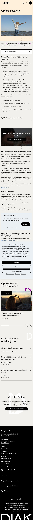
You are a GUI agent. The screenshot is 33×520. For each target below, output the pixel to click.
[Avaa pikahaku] (26, 3)
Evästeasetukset (13, 505)
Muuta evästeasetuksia (16, 139)
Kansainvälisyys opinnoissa (9, 45)
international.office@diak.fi (8, 240)
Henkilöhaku (5, 443)
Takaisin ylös (15, 500)
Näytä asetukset (16, 271)
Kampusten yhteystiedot (7, 441)
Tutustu (25, 224)
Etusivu (3, 43)
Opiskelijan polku (25, 43)
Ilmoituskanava (23, 507)
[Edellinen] (26, 325)
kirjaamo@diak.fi (6, 458)
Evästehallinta (10, 274)
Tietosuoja (22, 505)
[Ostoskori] (23, 3)
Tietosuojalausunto (20, 274)
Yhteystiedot (4, 439)
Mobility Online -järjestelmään (15, 408)
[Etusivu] (5, 3)
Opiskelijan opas (12, 43)
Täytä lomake (5, 463)
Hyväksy (16, 262)
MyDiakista (4, 188)
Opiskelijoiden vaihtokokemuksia (12, 118)
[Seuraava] (30, 325)
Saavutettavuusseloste (11, 507)
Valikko (30, 3)
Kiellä (16, 267)
